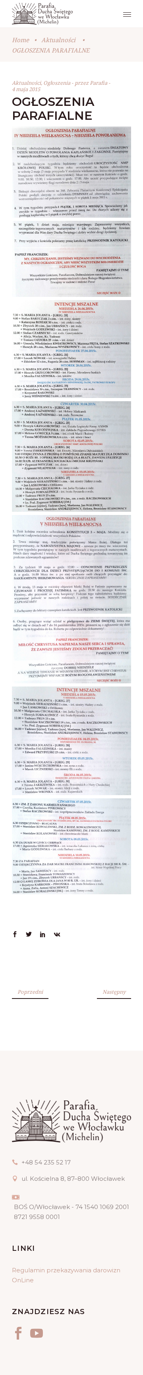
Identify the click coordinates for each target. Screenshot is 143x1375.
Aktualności (58, 40)
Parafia (99, 82)
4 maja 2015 (26, 89)
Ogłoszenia (56, 82)
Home (20, 40)
